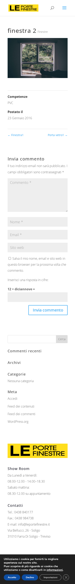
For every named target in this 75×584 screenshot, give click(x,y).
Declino (30, 577)
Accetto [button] (12, 577)
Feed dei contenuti (21, 406)
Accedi (12, 398)
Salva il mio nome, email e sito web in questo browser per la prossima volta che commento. (37, 264)
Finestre (43, 32)
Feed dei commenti (21, 414)
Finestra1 (16, 135)
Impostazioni (50, 577)
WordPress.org (18, 421)
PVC (10, 103)
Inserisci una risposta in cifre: (28, 280)
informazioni (55, 570)
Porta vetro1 (58, 135)
